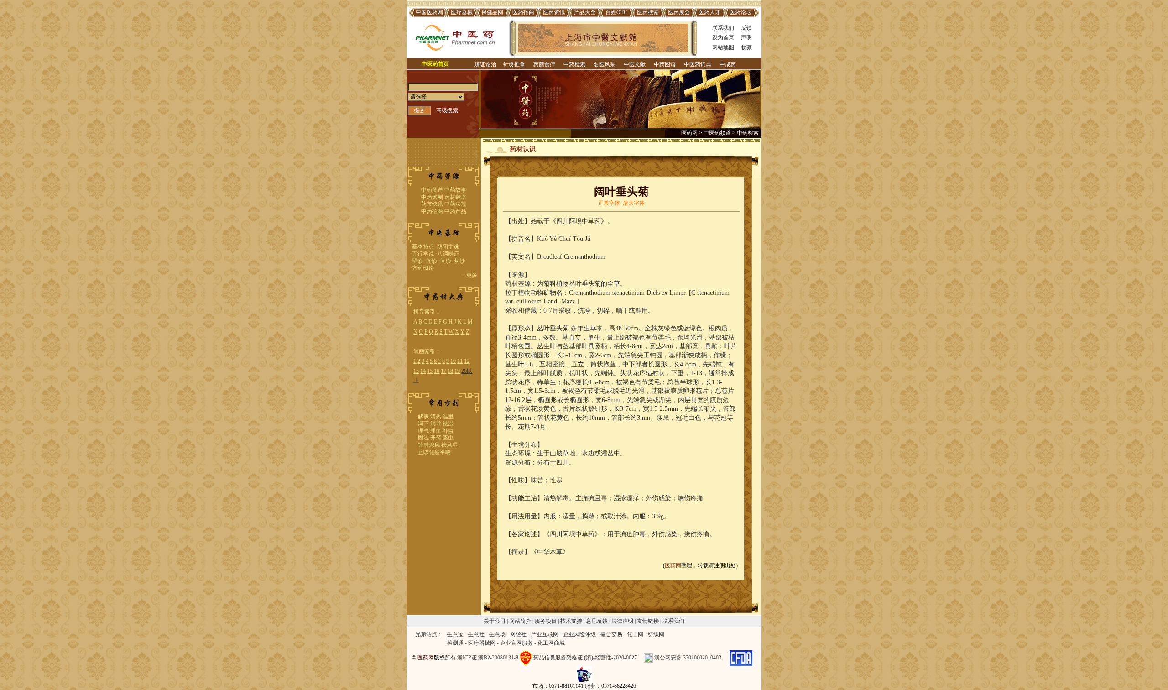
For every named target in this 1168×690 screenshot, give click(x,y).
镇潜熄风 (429, 445)
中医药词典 (697, 64)
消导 (435, 423)
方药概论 (423, 268)
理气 (423, 431)
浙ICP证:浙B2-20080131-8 (487, 657)
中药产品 (455, 211)
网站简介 (520, 621)
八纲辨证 (448, 254)
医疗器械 (462, 12)
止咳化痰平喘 (434, 452)
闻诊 (431, 261)
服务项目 (546, 621)
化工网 (635, 634)
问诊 (445, 261)
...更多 (469, 275)
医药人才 (709, 12)
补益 (448, 431)
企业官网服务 (516, 643)
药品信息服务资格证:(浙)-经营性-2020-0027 (585, 657)
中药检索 (574, 64)
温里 (448, 416)
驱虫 (448, 437)
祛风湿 (449, 445)
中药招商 (432, 211)
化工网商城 (551, 643)
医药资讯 (554, 12)
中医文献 (635, 64)
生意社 (476, 634)
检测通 (455, 643)
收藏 (746, 47)
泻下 (423, 423)
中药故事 (455, 190)
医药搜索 (648, 12)
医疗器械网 (481, 643)
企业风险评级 (579, 634)
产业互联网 (544, 634)
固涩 (423, 437)
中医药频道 (717, 133)
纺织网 (656, 634)
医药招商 (523, 12)
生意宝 (455, 634)
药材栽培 (455, 197)
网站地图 (723, 47)
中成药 (728, 64)
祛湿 (448, 423)
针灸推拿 (514, 64)
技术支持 (571, 621)
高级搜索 (447, 110)
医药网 (689, 133)
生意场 (497, 634)
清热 (435, 416)
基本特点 (423, 246)
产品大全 (585, 12)
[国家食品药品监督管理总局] (741, 657)
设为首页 (723, 37)
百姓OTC (616, 12)
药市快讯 (432, 204)
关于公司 (495, 621)
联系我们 (723, 28)
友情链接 (648, 621)
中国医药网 (429, 12)
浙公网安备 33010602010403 (688, 657)
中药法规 (455, 204)
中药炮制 (432, 197)
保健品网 (492, 12)
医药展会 (679, 12)
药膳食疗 (544, 64)
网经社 (518, 634)
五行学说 (423, 254)
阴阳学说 (448, 246)
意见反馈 (597, 621)
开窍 (435, 437)
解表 (423, 416)
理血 (435, 431)
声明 (746, 37)
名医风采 (604, 64)
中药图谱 (665, 64)
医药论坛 (740, 12)
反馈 (746, 28)
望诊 (417, 261)
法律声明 (622, 621)
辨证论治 (485, 64)
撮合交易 (611, 634)
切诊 (459, 261)
